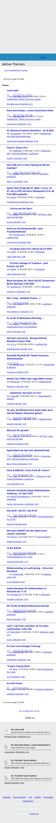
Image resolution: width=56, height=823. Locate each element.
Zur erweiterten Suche (15, 70)
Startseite (6, 797)
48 (30, 116)
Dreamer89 (18, 574)
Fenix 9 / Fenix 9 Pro (17, 147)
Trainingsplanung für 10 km (19, 557)
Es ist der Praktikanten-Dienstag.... (25, 318)
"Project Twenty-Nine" (18, 666)
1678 (32, 173)
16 (30, 475)
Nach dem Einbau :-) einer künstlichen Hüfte (30, 110)
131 (20, 516)
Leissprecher (12, 124)
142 (34, 323)
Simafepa (10, 599)
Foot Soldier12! (13, 311)
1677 (26, 173)
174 (29, 553)
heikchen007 (12, 659)
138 (15, 323)
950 (20, 214)
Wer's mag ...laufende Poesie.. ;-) (23, 298)
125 (20, 611)
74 (19, 435)
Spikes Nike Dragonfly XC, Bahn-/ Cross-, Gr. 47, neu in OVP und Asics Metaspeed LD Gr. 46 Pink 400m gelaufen (30, 191)
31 (19, 455)
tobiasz (10, 541)
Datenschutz (28, 801)
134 (34, 516)
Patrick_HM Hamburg (20, 496)
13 (19, 475)
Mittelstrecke (45, 381)
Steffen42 (17, 150)
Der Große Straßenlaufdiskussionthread (28, 605)
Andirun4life (18, 364)
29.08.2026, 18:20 (17, 767)
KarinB (7, 767)
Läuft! (13, 197)
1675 (15, 173)
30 (15, 455)
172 (20, 553)
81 (15, 651)
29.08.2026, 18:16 (17, 783)
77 (30, 435)
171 (15, 553)
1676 (21, 173)
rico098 (10, 403)
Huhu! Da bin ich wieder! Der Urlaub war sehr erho (31, 732)
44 (15, 116)
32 (23, 455)
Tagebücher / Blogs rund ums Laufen (24, 99)
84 (26, 651)
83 (23, 651)
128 (34, 611)
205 (25, 418)
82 (19, 651)
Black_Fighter (12, 464)
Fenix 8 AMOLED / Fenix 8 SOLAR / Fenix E (28, 470)
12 (15, 475)
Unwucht (10, 561)
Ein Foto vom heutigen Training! (23, 646)
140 (25, 323)
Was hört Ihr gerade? (18, 430)
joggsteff (15, 396)
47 (26, 116)
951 (25, 214)
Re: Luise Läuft (17, 729)
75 (23, 435)
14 (23, 475)
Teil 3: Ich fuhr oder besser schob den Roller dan (30, 763)
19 (23, 96)
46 (23, 116)
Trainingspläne (43, 537)
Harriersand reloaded (15, 141)
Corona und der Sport (21, 208)
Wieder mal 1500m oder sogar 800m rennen (29, 378)
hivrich (14, 537)
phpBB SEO (33, 814)
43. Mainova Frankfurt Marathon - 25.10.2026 (30, 130)
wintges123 (16, 594)
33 (26, 455)
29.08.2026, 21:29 (22, 752)
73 (15, 435)
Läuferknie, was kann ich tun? (25, 392)
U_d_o (13, 344)
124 (15, 611)
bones (9, 222)
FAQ (30, 797)
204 (20, 418)
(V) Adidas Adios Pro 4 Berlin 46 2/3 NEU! (31, 248)
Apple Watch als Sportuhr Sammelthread (28, 450)
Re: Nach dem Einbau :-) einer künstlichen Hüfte (31, 745)
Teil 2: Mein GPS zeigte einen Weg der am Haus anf (31, 778)
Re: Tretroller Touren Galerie (23, 760)
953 (34, 214)
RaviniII (10, 524)
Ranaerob (15, 381)
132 (25, 516)
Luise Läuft (12, 90)
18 (19, 96)
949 (15, 214)
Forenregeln (48, 797)
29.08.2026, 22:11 (24, 736)
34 (30, 455)
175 (34, 553)
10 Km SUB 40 (14, 548)
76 (26, 435)
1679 (38, 173)
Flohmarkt (40, 197)
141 (29, 323)
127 (29, 611)
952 (29, 214)
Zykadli (10, 424)
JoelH (13, 689)
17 (15, 96)
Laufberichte (12, 237)
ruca (8, 484)
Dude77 (10, 158)
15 (26, 475)
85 (30, 651)
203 (15, 418)
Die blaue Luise (13, 104)
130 (15, 516)
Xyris (9, 582)
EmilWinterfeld (13, 349)
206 (29, 418)
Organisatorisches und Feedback (22, 326)
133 (29, 516)
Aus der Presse (14, 683)
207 (34, 418)
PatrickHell (15, 632)
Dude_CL (10, 181)
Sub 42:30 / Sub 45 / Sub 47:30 (22, 510)
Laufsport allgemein (44, 689)
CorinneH (11, 372)
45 (19, 116)
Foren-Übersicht (19, 797)
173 (25, 553)
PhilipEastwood (13, 202)
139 (20, 323)
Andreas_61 (16, 286)
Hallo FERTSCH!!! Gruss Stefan (23, 747)
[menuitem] (43, 57)
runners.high (19, 234)
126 (25, 611)
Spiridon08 (16, 133)
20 (26, 96)
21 (30, 96)
